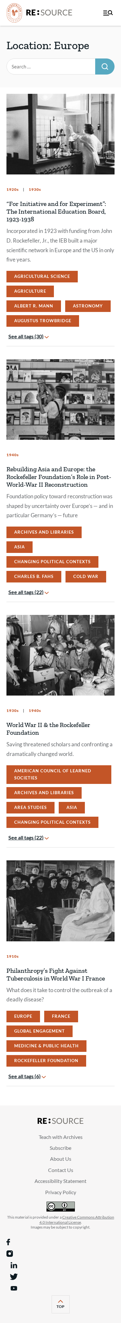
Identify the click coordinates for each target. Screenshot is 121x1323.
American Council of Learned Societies (52, 774)
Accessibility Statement (60, 1181)
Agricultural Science (42, 276)
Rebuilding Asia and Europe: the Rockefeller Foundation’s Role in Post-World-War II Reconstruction (58, 476)
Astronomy (88, 305)
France (61, 1016)
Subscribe (60, 1148)
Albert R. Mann (33, 305)
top (63, 1308)
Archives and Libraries (44, 532)
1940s (12, 454)
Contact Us (60, 1170)
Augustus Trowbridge (42, 320)
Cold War (85, 576)
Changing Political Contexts (52, 561)
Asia (19, 546)
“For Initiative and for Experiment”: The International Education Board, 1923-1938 (56, 211)
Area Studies (30, 807)
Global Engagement (39, 1031)
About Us (60, 1159)
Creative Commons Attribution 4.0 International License (76, 1220)
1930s (34, 189)
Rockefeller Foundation (46, 1060)
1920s (12, 189)
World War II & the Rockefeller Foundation (48, 728)
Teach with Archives (61, 1137)
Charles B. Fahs (34, 576)
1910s (12, 956)
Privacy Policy (60, 1192)
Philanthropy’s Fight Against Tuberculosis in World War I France (55, 974)
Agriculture (30, 291)
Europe (23, 1016)
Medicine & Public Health (46, 1045)
